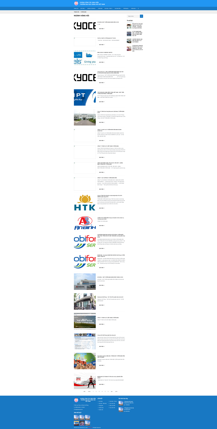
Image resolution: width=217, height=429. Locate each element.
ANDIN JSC (90, 427)
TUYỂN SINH (100, 8)
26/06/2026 (127, 411)
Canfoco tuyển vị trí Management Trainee (106, 38)
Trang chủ (76, 12)
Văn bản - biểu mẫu (91, 8)
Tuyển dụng (101, 407)
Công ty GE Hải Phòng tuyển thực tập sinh (106, 335)
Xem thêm (101, 28)
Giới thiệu (82, 8)
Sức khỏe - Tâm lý (113, 401)
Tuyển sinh (101, 409)
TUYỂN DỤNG (125, 8)
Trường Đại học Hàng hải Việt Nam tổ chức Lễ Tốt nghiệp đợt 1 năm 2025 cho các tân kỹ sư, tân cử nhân (137, 48)
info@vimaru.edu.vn (79, 409)
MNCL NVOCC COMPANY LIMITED (104, 52)
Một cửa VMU (112, 405)
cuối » (116, 391)
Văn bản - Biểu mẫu (103, 403)
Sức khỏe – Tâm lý (108, 8)
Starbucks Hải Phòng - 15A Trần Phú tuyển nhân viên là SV (110, 297)
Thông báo (133, 8)
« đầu (84, 391)
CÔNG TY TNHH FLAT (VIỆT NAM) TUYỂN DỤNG (108, 146)
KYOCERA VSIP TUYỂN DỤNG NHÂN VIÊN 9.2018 (108, 22)
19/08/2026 (127, 404)
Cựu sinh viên (117, 8)
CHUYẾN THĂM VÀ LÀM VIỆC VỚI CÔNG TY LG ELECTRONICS (137, 40)
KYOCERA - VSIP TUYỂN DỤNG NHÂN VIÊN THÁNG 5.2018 (110, 277)
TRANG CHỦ (76, 8)
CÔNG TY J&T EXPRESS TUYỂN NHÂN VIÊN (107, 177)
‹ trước (89, 391)
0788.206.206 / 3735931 (80, 407)
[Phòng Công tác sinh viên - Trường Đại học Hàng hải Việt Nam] (76, 3)
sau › (112, 391)
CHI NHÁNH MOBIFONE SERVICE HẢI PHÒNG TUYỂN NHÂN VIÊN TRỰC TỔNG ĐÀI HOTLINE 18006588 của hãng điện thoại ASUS (111, 236)
